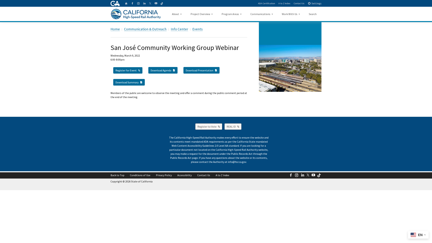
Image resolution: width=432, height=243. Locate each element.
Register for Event (128, 70)
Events (197, 29)
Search (313, 14)
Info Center (179, 29)
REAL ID (234, 126)
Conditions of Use (140, 175)
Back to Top (117, 175)
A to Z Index (284, 3)
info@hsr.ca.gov (237, 162)
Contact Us (299, 3)
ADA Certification (266, 3)
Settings (316, 3)
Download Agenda (164, 70)
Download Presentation (203, 70)
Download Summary (130, 82)
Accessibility (184, 175)
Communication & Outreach (145, 29)
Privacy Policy (164, 175)
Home (115, 29)
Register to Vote (209, 126)
